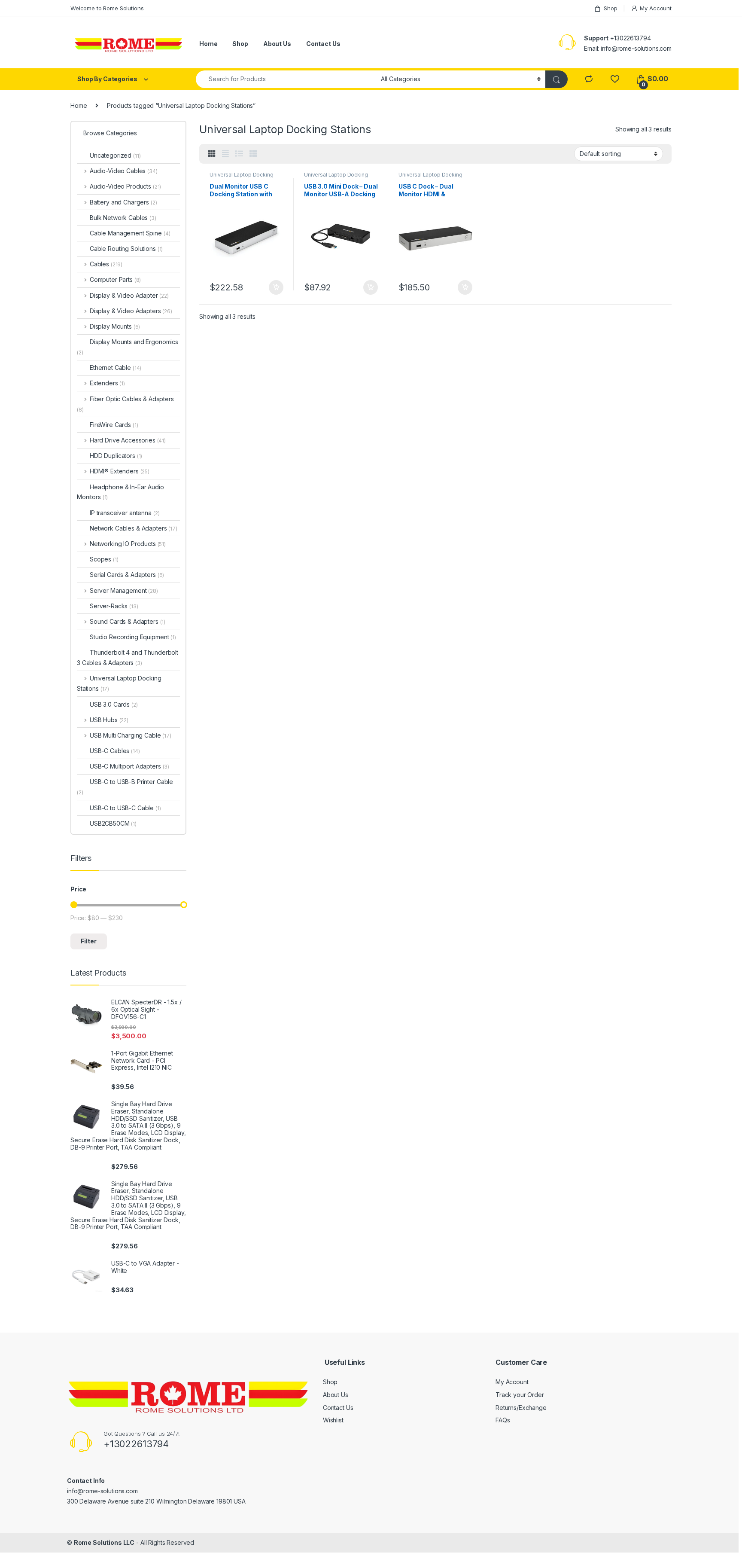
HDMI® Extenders (119, 471)
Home (208, 43)
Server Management (124, 590)
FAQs (503, 1420)
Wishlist (333, 1420)
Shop (610, 8)
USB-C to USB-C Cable (125, 807)
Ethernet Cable (115, 367)
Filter (89, 941)
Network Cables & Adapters (133, 528)
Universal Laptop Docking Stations (336, 177)
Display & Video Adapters (131, 310)
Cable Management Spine (130, 233)
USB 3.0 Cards (114, 704)
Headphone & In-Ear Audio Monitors (120, 492)
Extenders (107, 383)
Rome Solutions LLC (104, 1542)
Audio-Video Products (125, 186)
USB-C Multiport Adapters (129, 766)
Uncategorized (115, 155)
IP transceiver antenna (124, 512)
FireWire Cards (114, 424)
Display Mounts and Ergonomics (127, 347)
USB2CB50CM (113, 823)
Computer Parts (115, 279)
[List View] (239, 153)
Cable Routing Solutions (126, 248)
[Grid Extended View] (225, 153)
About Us (277, 43)
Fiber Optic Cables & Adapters (125, 404)
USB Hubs (109, 719)
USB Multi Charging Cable (130, 735)
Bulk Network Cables (123, 217)
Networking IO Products (128, 543)
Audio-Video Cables (124, 170)
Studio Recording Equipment (133, 637)
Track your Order (520, 1394)
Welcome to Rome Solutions (107, 8)
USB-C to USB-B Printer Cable (125, 787)
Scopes (104, 559)
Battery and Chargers (123, 202)
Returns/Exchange (521, 1407)
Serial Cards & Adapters (127, 574)
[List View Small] (253, 153)
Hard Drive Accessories (128, 440)
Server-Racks (114, 606)
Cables (106, 264)
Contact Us (323, 43)
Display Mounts (115, 326)
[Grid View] (212, 153)
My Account (656, 8)
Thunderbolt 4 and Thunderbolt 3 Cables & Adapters (127, 657)
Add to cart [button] (276, 287)
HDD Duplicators (116, 455)
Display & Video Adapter (129, 295)
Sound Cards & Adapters (127, 621)
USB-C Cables (115, 750)
